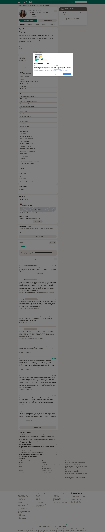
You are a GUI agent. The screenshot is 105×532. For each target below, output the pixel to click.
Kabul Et (67, 74)
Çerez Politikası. (65, 70)
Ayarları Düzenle (58, 74)
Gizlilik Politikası (57, 70)
